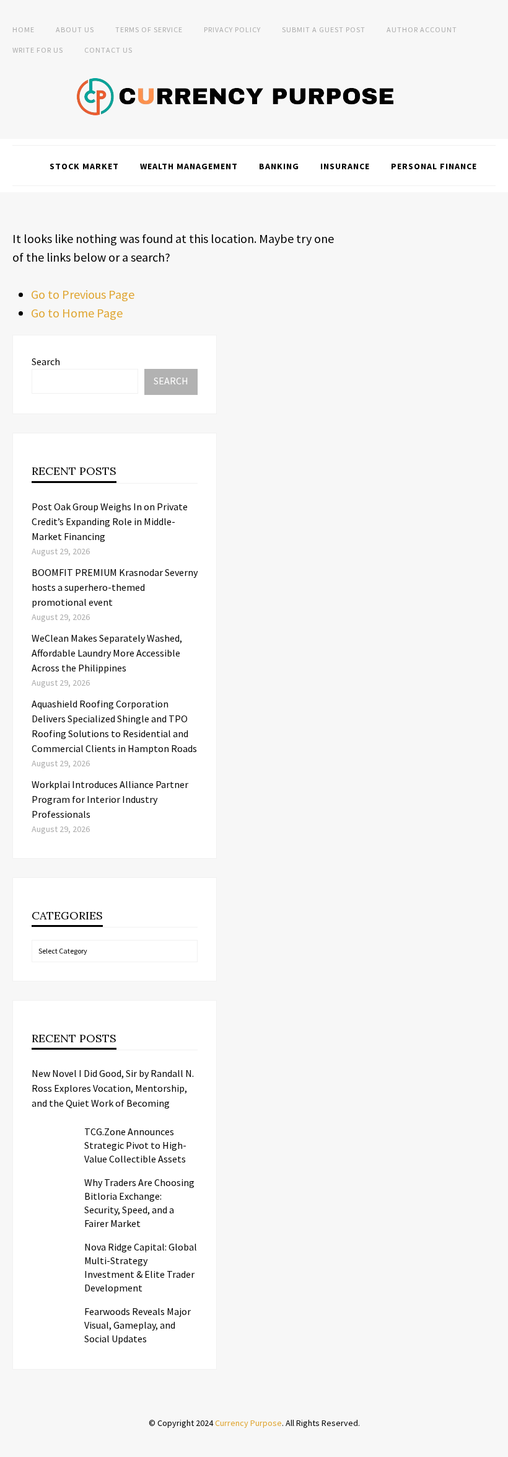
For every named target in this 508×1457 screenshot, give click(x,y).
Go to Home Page (77, 313)
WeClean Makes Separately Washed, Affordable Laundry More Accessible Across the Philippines (107, 653)
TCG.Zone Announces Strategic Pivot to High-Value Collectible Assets (135, 1145)
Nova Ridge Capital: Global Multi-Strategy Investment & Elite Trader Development (140, 1267)
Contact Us (108, 50)
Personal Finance (434, 166)
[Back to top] (495, 1444)
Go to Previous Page (82, 294)
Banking (279, 166)
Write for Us (37, 50)
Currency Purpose (248, 1422)
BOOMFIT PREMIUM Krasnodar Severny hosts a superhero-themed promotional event (115, 587)
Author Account (422, 29)
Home (23, 29)
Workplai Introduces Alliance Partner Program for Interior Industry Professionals (110, 799)
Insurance (345, 166)
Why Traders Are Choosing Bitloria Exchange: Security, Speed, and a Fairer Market (139, 1202)
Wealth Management (189, 166)
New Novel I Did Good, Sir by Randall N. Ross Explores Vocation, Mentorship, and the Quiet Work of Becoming (113, 1088)
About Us (75, 29)
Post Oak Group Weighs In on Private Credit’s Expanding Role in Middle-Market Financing (110, 521)
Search (46, 361)
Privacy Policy (232, 29)
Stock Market (84, 166)
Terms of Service (149, 29)
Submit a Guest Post (324, 29)
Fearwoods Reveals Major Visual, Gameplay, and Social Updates (137, 1325)
